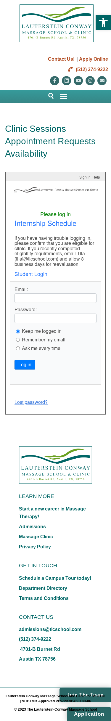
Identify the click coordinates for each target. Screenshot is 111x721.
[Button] (48, 96)
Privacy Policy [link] (35, 546)
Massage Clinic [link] (36, 536)
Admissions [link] (32, 526)
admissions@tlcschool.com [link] (50, 629)
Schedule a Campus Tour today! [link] (55, 578)
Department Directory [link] (43, 588)
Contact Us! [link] (61, 59)
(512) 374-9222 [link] (91, 69)
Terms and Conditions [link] (44, 598)
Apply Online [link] (93, 59)
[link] (103, 22)
